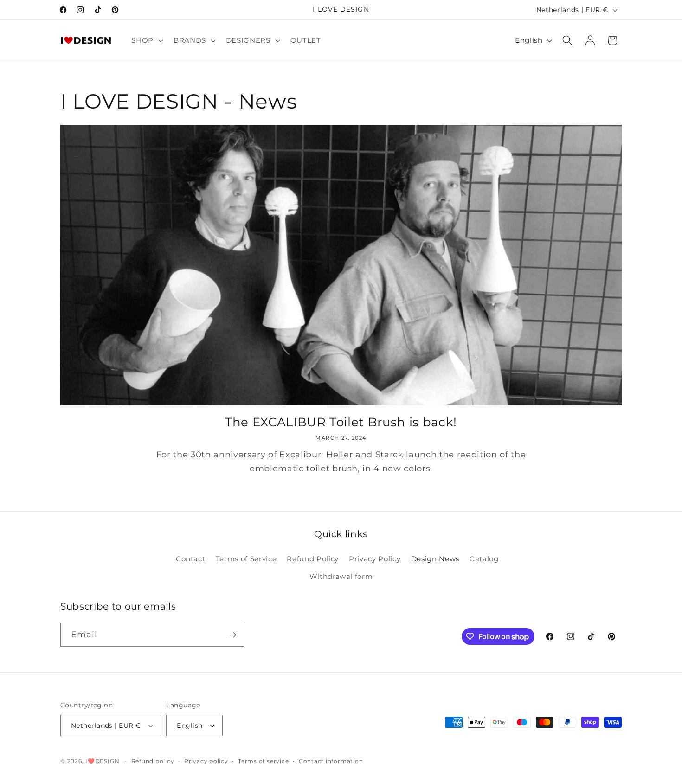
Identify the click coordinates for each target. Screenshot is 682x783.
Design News (435, 558)
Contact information (331, 760)
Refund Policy (313, 558)
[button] (146, 40)
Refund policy (152, 760)
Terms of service (263, 760)
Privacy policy (206, 760)
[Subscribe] (232, 635)
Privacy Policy (374, 558)
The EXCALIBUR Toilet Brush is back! (341, 422)
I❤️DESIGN (102, 760)
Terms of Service (246, 558)
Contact (191, 558)
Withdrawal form (341, 576)
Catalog (484, 558)
